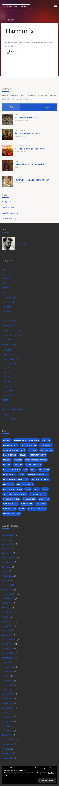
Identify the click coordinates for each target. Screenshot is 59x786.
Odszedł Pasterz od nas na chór (30, 164)
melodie (18, 460)
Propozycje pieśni (21, 146)
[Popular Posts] (29, 107)
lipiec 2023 (6, 567)
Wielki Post (9, 395)
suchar (5, 404)
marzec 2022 (7, 626)
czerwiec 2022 (8, 612)
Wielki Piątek (26, 504)
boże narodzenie (28, 445)
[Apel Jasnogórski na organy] (7, 134)
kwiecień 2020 (8, 667)
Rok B (17, 115)
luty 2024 (6, 548)
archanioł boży (10, 445)
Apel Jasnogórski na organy (27, 133)
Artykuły (6, 269)
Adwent (7, 350)
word (22, 509)
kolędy (23, 455)
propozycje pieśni (25, 484)
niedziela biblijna (33, 465)
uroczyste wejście (11, 499)
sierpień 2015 (8, 753)
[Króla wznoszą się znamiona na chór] (7, 181)
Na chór (18, 161)
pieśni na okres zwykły (38, 475)
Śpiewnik (8, 311)
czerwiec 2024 (8, 535)
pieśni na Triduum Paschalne (15, 479)
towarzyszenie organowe (14, 494)
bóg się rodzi (45, 445)
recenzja (5, 400)
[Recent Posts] (11, 107)
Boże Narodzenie (11, 359)
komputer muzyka (38, 455)
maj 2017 (6, 712)
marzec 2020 (7, 671)
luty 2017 (6, 726)
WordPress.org (9, 218)
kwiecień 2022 (8, 621)
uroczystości (29, 499)
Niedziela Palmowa (11, 470)
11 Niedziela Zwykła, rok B (27, 118)
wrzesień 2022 (8, 598)
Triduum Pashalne (38, 494)
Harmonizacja (20, 130)
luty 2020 (6, 676)
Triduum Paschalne (12, 381)
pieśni (33, 130)
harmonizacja (46, 450)
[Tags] (48, 107)
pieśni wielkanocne (40, 479)
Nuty (28, 130)
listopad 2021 (8, 635)
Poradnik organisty (10, 325)
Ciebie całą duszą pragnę (14, 450)
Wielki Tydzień (9, 509)
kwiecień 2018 (8, 694)
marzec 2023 (7, 576)
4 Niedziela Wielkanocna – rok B (30, 149)
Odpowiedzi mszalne (13, 330)
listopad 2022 (8, 589)
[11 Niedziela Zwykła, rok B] (7, 119)
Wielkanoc (32, 146)
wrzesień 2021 (8, 644)
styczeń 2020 (8, 680)
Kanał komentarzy (10, 213)
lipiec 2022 (6, 608)
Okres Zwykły (10, 363)
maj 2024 (6, 539)
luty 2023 (6, 580)
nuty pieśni (44, 470)
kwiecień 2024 (8, 544)
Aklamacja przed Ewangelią (26, 440)
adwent (6, 440)
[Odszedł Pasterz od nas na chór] (7, 165)
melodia (7, 460)
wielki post (41, 504)
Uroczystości (10, 386)
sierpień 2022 (8, 603)
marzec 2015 (7, 758)
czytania (32, 450)
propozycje (8, 484)
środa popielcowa (11, 514)
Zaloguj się (6, 201)
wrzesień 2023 (8, 562)
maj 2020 (6, 662)
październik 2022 (9, 594)
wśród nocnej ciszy (37, 509)
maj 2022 (6, 617)
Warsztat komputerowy (12, 409)
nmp (25, 470)
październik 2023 (9, 558)
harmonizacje (9, 455)
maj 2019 (6, 689)
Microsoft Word (11, 419)
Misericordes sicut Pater (36, 460)
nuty (33, 470)
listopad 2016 (8, 735)
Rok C (6, 377)
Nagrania (6, 288)
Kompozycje (9, 302)
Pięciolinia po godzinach (16, 6)
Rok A (6, 368)
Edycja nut (8, 414)
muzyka (6, 465)
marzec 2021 (7, 648)
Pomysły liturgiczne (10, 320)
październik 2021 (9, 639)
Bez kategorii (7, 274)
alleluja (46, 440)
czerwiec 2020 (8, 658)
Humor (5, 283)
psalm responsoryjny (12, 489)
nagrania (18, 465)
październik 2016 (9, 739)
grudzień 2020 (8, 653)
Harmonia (6, 278)
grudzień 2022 (8, 585)
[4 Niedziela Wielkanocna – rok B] (7, 150)
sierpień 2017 (8, 703)
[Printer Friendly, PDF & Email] (12, 52)
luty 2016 (6, 749)
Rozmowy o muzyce (12, 335)
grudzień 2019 (8, 685)
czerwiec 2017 (8, 708)
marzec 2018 (7, 699)
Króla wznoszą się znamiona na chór (32, 180)
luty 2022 (6, 630)
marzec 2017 (7, 721)
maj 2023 (6, 571)
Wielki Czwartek (10, 504)
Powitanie (6, 339)
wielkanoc (44, 499)
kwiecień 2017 (8, 717)
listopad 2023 (8, 553)
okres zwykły (9, 475)
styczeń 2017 (8, 730)
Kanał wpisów (8, 207)
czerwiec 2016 (8, 744)
